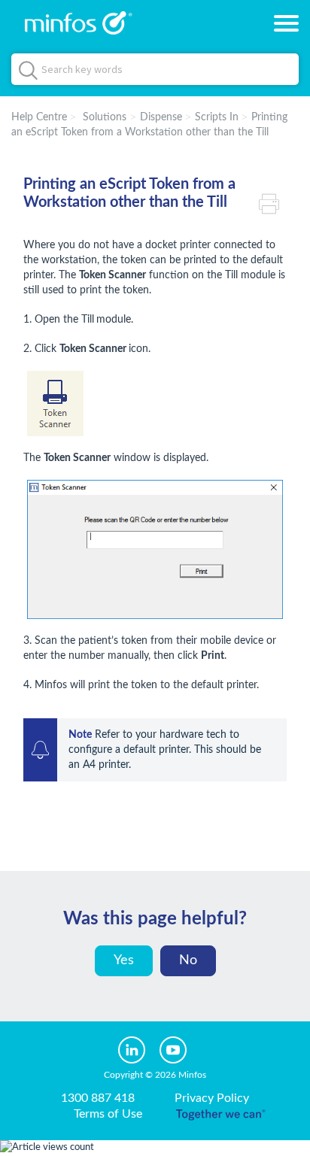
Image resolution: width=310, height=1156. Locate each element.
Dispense (161, 117)
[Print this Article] (273, 202)
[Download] (127, 575)
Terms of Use (108, 1114)
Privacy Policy (212, 1098)
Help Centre (39, 117)
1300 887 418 (98, 1098)
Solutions (104, 117)
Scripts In (217, 117)
